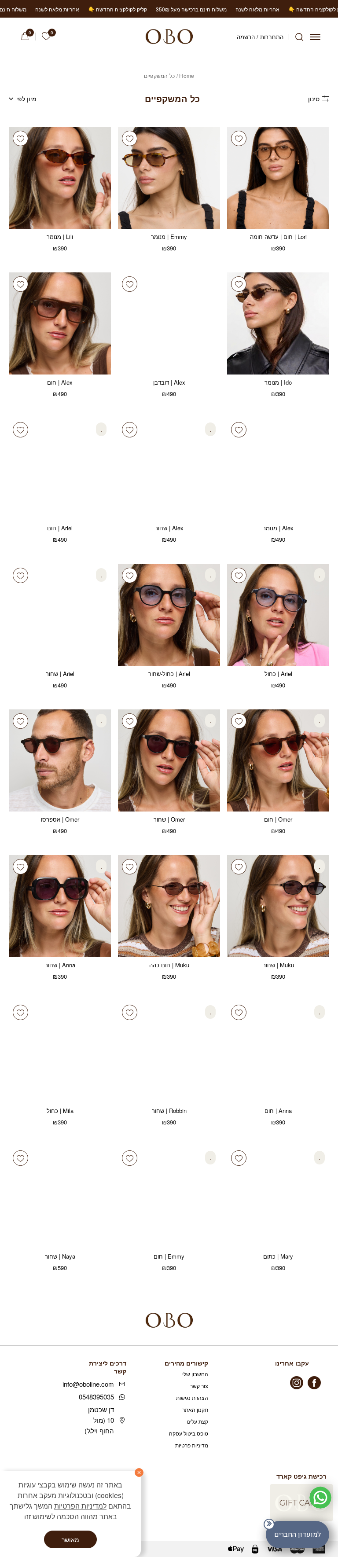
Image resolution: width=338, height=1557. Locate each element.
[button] (238, 721)
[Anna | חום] (278, 1052)
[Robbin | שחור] (169, 1052)
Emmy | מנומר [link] (169, 236)
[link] (46, 36)
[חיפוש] (299, 37)
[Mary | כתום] (278, 1197)
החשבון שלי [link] (195, 1373)
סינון (314, 98)
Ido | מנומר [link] (278, 382)
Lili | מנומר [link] (60, 236)
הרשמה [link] (246, 37)
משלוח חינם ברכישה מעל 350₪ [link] (149, 9)
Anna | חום (278, 1110)
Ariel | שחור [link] (60, 673)
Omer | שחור (169, 819)
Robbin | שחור (169, 1110)
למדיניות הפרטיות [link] (80, 1506)
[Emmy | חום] (169, 1197)
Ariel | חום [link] (60, 528)
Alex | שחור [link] (169, 528)
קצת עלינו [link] (197, 1421)
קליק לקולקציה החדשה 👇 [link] (276, 9)
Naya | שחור (60, 1256)
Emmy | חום (169, 1256)
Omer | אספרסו (60, 819)
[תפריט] (315, 37)
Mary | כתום (278, 1256)
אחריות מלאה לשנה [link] (216, 9)
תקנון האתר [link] (195, 1409)
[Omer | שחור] (169, 760)
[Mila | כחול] (60, 1052)
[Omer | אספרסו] (60, 760)
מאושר (70, 1539)
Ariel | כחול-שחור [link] (169, 673)
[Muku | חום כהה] (169, 906)
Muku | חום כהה (169, 965)
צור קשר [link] (199, 1385)
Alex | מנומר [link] (278, 528)
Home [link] (186, 75)
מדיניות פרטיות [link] (191, 1445)
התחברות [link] (271, 37)
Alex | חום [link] (60, 382)
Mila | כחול (60, 1110)
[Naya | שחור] (60, 1197)
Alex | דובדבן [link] (169, 382)
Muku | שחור (278, 965)
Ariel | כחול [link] (278, 673)
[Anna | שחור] (60, 906)
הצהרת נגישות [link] (192, 1397)
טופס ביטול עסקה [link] (188, 1433)
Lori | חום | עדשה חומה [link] (278, 236)
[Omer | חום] (278, 760)
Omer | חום (278, 819)
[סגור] (139, 1472)
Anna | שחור (60, 965)
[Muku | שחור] (278, 906)
